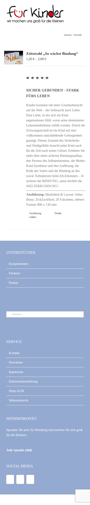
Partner (13, 283)
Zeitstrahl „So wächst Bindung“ (52, 53)
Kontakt (14, 353)
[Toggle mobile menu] (82, 13)
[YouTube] (20, 479)
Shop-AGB (16, 391)
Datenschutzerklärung (23, 381)
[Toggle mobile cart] (74, 13)
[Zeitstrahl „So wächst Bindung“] (13, 57)
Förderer (14, 273)
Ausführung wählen (35, 215)
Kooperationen (18, 264)
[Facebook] (10, 479)
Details (58, 213)
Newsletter (16, 362)
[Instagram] (30, 479)
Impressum (16, 372)
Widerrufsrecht (18, 400)
